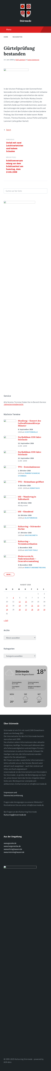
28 (32, 609)
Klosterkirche (31, 518)
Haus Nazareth (31, 535)
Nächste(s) (11, 157)
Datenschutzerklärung (13, 795)
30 (44, 609)
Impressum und (10, 792)
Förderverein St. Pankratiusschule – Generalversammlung (28, 558)
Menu (8, 29)
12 (20, 602)
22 (38, 606)
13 (26, 602)
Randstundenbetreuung (35, 567)
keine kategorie (33, 60)
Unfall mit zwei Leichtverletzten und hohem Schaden (14, 147)
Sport (8, 129)
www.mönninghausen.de (14, 852)
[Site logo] (25, 16)
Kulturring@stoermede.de (15, 814)
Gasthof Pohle (31, 550)
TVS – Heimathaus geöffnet (31, 482)
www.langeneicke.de (12, 846)
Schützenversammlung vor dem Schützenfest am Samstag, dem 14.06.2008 (14, 166)
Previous (10, 139)
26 (20, 609)
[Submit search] (44, 191)
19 (20, 606)
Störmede (25, 20)
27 (26, 609)
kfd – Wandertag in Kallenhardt (27, 497)
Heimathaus (35, 488)
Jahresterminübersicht (13, 404)
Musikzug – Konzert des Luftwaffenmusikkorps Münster (29, 423)
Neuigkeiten (17, 37)
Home (6, 37)
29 (38, 609)
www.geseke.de (10, 843)
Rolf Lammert (21, 60)
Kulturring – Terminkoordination (27, 542)
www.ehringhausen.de (13, 849)
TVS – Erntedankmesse (29, 467)
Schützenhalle (31, 432)
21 (32, 606)
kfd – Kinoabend (25, 511)
